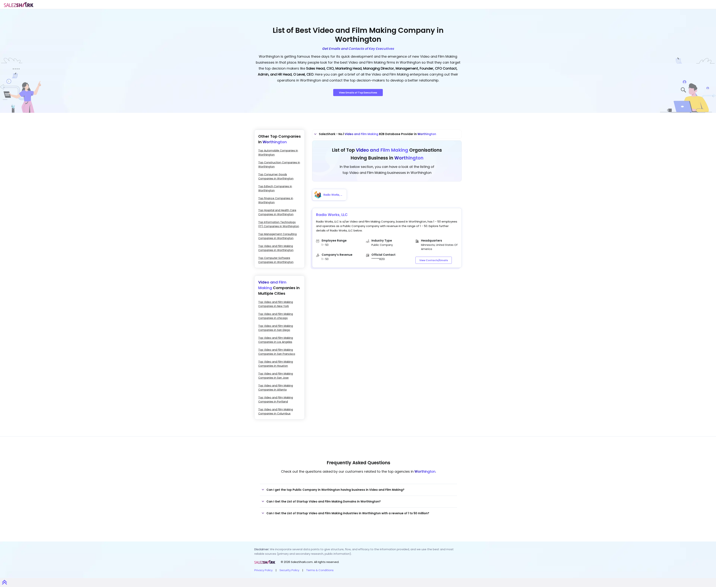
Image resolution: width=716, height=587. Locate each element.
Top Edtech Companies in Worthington (275, 188)
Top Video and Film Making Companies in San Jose (275, 376)
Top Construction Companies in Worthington (279, 164)
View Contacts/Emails (433, 260)
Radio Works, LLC (332, 214)
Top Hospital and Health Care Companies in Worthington (277, 212)
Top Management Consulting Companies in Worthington (277, 236)
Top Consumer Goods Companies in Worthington (275, 176)
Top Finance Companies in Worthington (275, 200)
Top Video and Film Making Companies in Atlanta (275, 388)
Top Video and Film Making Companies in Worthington (275, 248)
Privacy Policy (263, 570)
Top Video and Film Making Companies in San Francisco (276, 352)
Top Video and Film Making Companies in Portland (275, 399)
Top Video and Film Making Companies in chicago (275, 316)
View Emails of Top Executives (358, 92)
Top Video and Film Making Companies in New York (275, 304)
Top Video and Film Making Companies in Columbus (275, 411)
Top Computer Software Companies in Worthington (275, 260)
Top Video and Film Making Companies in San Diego (275, 328)
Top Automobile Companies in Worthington (278, 152)
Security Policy (289, 570)
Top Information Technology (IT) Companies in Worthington (278, 224)
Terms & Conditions (320, 570)
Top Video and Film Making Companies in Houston (275, 364)
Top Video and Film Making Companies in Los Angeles (275, 340)
